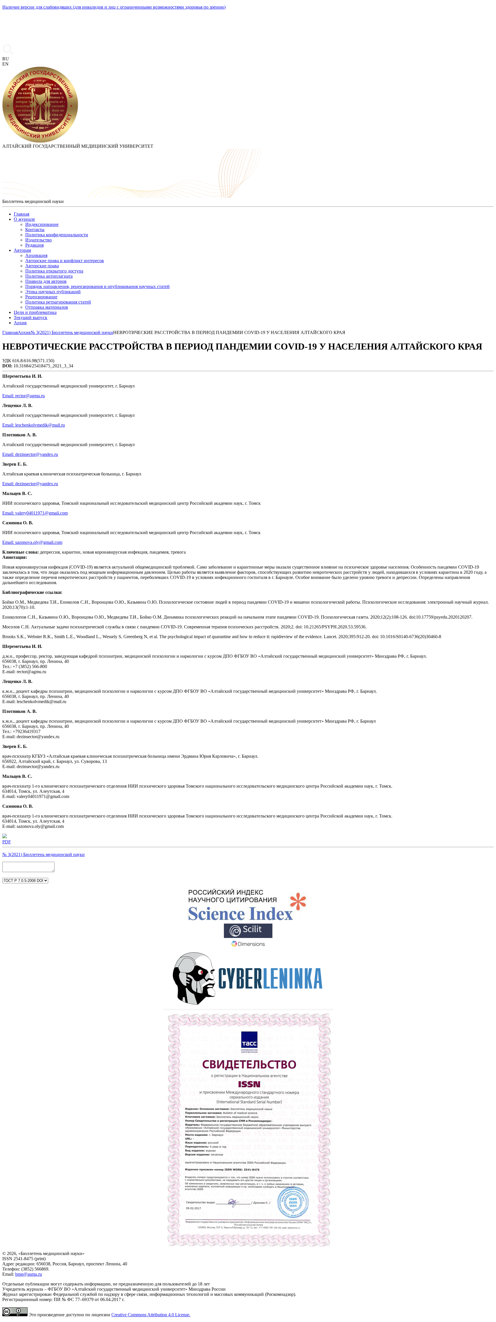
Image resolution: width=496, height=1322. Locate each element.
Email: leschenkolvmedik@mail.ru (33, 425)
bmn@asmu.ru (28, 1274)
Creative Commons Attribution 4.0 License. (150, 1314)
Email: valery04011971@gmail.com (35, 513)
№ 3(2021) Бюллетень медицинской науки (43, 854)
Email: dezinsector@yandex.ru (30, 454)
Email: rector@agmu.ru (23, 395)
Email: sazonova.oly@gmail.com (32, 542)
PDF (6, 841)
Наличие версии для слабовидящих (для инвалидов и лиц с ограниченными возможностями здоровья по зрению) (114, 7)
